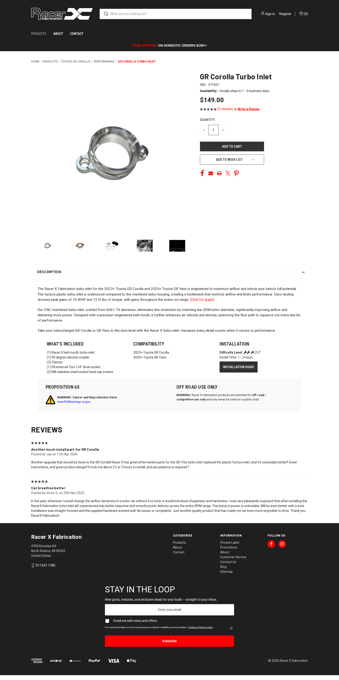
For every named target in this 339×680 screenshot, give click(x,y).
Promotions (228, 547)
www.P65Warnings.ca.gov (73, 401)
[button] (246, 109)
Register (285, 14)
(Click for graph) (202, 300)
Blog (223, 567)
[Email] (210, 173)
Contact (76, 34)
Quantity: (207, 120)
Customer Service (233, 557)
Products (38, 34)
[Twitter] (228, 173)
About (58, 34)
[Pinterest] (236, 173)
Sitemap (226, 571)
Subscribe (169, 641)
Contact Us (228, 562)
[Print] (219, 173)
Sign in (270, 14)
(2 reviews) (225, 109)
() (305, 14)
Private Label (229, 542)
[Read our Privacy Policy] (231, 628)
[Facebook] (202, 173)
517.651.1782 (45, 565)
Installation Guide (238, 367)
